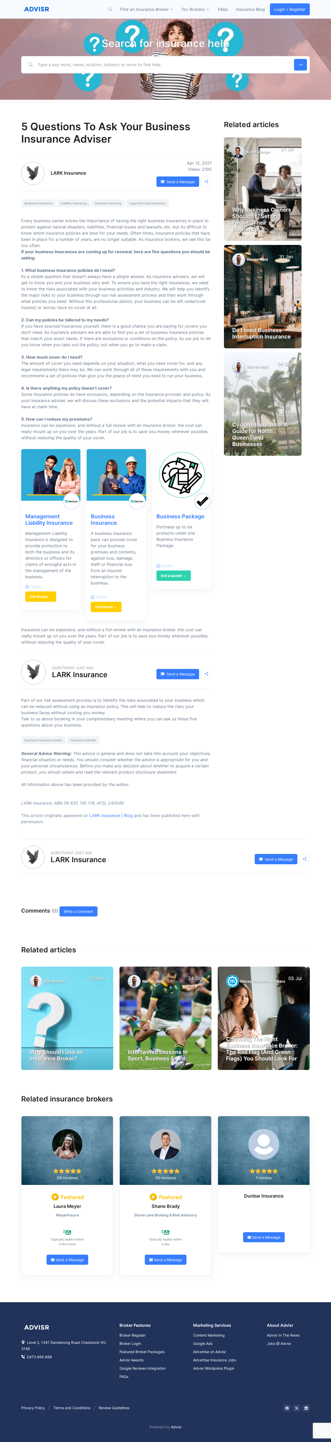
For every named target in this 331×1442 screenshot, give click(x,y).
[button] (110, 9)
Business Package (180, 516)
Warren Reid (257, 259)
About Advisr (280, 1325)
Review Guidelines (114, 1408)
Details (35, 586)
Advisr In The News (283, 1335)
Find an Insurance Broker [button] (144, 9)
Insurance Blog (250, 9)
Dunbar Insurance (264, 1196)
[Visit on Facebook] (287, 1408)
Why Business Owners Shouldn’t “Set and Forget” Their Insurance (261, 219)
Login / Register (289, 9)
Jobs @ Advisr (279, 1343)
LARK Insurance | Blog (111, 815)
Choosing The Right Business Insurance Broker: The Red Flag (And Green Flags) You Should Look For (262, 1049)
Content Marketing (209, 1335)
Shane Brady (166, 1206)
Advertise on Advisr (209, 1352)
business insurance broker (43, 740)
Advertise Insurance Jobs (214, 1360)
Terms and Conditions (72, 1408)
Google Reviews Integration (142, 1368)
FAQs (223, 9)
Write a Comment (78, 911)
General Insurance (108, 203)
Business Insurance (38, 203)
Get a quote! (171, 575)
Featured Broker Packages (141, 1352)
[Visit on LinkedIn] (306, 1408)
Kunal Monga (258, 152)
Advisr (176, 1427)
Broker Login (130, 1343)
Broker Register (132, 1335)
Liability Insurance (74, 203)
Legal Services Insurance (147, 203)
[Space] (36, 1327)
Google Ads (203, 1343)
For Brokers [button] (193, 9)
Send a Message (180, 182)
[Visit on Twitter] (296, 1408)
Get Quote (39, 596)
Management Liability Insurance (49, 519)
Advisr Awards (131, 1360)
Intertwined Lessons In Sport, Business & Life (158, 1055)
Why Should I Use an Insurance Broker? (56, 1055)
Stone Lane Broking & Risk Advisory (165, 1215)
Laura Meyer (67, 1206)
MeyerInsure (67, 1215)
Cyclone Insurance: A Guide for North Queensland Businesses (260, 434)
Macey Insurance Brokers (262, 981)
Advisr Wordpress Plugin (213, 1368)
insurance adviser (83, 740)
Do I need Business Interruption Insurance (261, 333)
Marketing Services (212, 1325)
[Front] (36, 9)
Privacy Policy (33, 1408)
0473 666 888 (39, 1357)
